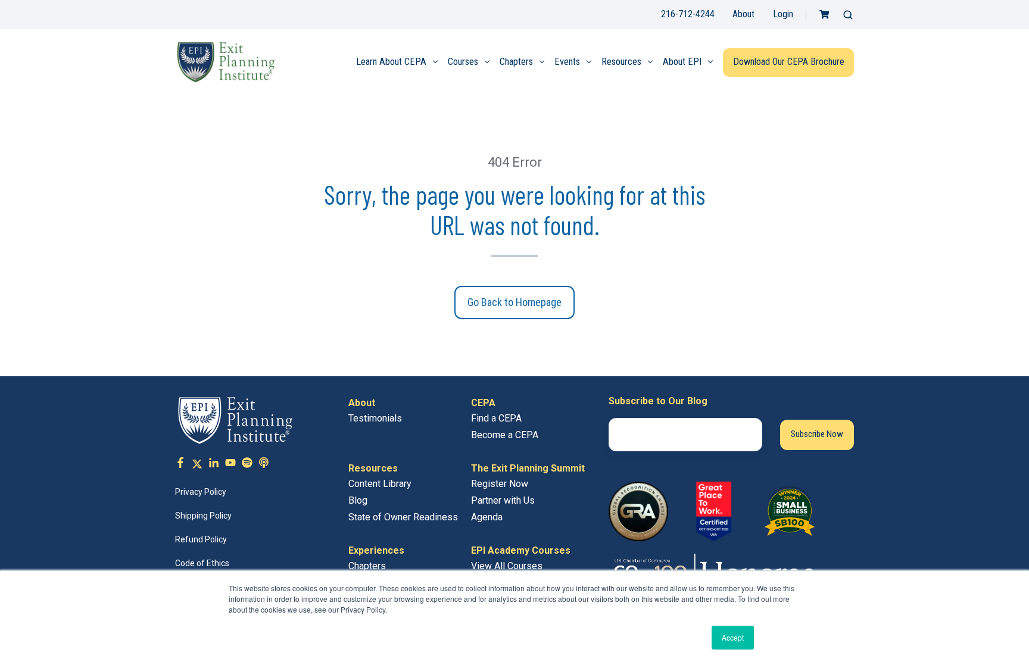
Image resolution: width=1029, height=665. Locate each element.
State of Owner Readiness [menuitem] (403, 517)
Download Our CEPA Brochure (788, 61)
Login (783, 14)
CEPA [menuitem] (483, 402)
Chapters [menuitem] (516, 61)
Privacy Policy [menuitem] (200, 492)
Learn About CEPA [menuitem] (391, 61)
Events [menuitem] (567, 61)
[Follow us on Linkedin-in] (213, 464)
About (743, 14)
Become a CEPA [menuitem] (504, 435)
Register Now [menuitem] (499, 483)
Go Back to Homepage (514, 302)
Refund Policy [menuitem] (201, 539)
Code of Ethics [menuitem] (202, 563)
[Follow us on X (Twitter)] (197, 464)
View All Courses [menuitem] (506, 566)
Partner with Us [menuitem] (503, 500)
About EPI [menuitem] (682, 61)
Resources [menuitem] (621, 61)
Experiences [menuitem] (376, 550)
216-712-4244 (688, 14)
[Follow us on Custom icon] (247, 464)
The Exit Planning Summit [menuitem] (528, 468)
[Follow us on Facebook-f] (180, 464)
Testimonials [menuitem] (375, 418)
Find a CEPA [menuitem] (496, 418)
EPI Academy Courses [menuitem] (520, 550)
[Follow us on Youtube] (230, 464)
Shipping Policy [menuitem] (203, 515)
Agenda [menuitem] (487, 517)
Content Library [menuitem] (379, 483)
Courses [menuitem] (463, 61)
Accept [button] (733, 637)
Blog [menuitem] (357, 500)
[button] (848, 15)
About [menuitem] (361, 402)
